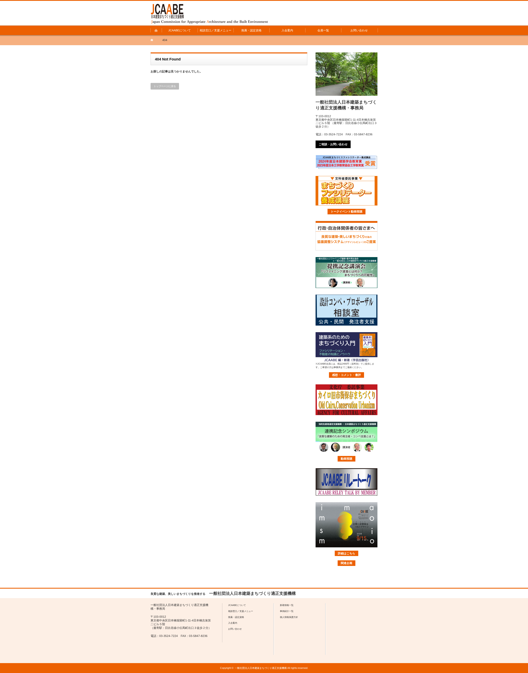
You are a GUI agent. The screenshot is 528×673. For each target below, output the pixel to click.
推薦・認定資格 (236, 617)
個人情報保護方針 (289, 617)
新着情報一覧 (286, 605)
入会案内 (232, 623)
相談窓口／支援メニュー (240, 611)
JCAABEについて (237, 605)
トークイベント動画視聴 (346, 211)
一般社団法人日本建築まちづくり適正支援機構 (261, 668)
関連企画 (346, 563)
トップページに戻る (165, 86)
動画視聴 (346, 458)
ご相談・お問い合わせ (333, 144)
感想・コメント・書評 (346, 375)
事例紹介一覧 (286, 611)
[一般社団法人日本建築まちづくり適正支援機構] (209, 14)
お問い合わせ (235, 629)
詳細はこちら (346, 553)
